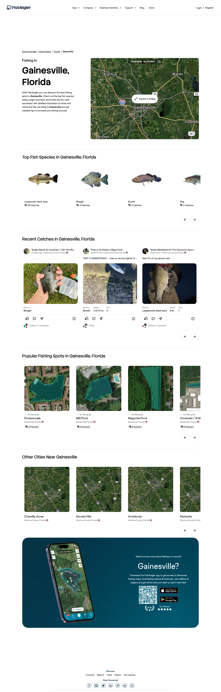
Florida (57, 51)
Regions (100, 675)
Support (129, 7)
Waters (118, 675)
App (74, 7)
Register (209, 7)
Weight (96, 307)
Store (151, 7)
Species (27, 307)
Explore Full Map (147, 98)
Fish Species (129, 675)
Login (199, 7)
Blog (142, 7)
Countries (90, 675)
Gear (108, 307)
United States (45, 51)
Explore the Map (29, 51)
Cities (109, 675)
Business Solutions (109, 7)
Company (88, 7)
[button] (145, 99)
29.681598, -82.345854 (143, 61)
